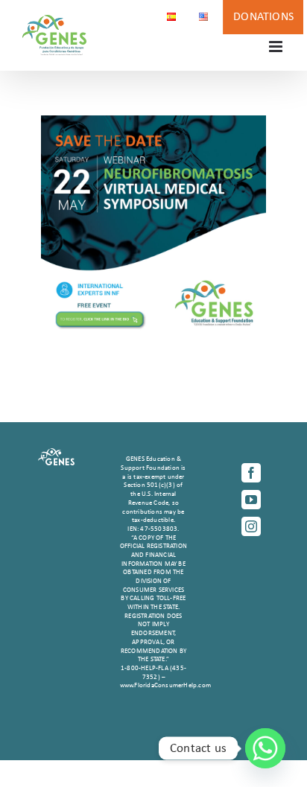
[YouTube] (251, 499)
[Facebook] (251, 472)
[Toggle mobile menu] (277, 46)
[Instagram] (251, 526)
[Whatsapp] (265, 748)
